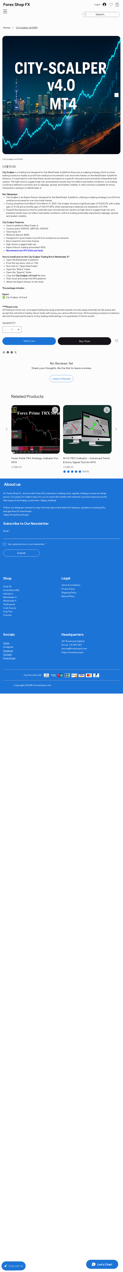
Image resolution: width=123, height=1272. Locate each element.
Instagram (8, 647)
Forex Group (9, 658)
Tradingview (9, 604)
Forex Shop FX (16, 4)
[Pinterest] (11, 352)
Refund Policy (68, 596)
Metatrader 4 (9, 597)
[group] (61, 439)
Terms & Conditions (71, 585)
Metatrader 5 (9, 600)
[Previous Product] (7, 429)
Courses (7, 615)
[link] (76, 471)
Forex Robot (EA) (11, 590)
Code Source (9, 608)
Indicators (8, 593)
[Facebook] (7, 352)
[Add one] (18, 329)
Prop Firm (7, 611)
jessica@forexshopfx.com (74, 648)
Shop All (7, 586)
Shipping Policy (69, 592)
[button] (117, 5)
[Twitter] (15, 352)
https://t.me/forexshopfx (16, 514)
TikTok (6, 643)
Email (6, 531)
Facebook (8, 650)
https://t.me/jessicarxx (72, 652)
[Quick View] (35, 429)
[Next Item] (117, 95)
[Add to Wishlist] (117, 340)
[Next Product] (116, 429)
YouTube (7, 654)
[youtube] (4, 352)
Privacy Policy (68, 589)
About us (12, 484)
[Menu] (5, 11)
